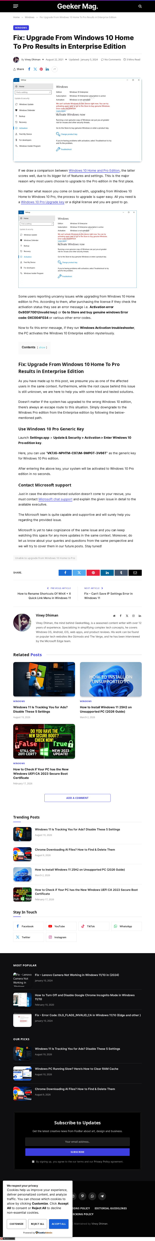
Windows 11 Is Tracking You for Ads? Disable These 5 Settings (40, 709)
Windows (21, 27)
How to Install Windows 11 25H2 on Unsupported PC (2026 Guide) (106, 709)
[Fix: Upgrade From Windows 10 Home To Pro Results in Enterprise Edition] (77, 120)
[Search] (140, 6)
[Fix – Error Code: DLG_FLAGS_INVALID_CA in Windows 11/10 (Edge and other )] (22, 1020)
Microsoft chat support (55, 499)
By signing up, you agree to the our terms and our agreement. (79, 1161)
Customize (17, 1224)
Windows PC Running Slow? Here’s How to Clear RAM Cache (76, 1069)
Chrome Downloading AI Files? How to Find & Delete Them (75, 849)
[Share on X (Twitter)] (35, 69)
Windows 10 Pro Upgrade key (42, 202)
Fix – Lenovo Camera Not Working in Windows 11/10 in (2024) (77, 975)
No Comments (113, 59)
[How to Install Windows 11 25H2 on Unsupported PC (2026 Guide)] (111, 679)
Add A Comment (77, 798)
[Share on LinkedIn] (47, 69)
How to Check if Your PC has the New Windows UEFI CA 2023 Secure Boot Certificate (41, 773)
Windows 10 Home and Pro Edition (94, 170)
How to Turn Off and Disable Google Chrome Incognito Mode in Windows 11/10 (85, 997)
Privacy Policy (102, 1161)
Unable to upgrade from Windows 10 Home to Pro (45, 558)
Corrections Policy (75, 1208)
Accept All (59, 1224)
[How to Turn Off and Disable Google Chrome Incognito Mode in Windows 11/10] (22, 1000)
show (42, 347)
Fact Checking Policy (77, 1214)
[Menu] (15, 6)
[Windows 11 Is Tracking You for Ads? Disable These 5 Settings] (44, 679)
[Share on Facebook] (29, 69)
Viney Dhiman (32, 59)
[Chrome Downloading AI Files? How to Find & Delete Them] (22, 854)
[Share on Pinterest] (41, 69)
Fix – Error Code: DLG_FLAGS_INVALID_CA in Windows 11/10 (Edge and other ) (88, 1015)
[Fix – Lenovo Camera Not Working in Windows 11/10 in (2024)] (22, 980)
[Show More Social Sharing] (55, 69)
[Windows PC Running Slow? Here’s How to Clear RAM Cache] (22, 1074)
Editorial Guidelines (111, 1208)
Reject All (37, 1224)
